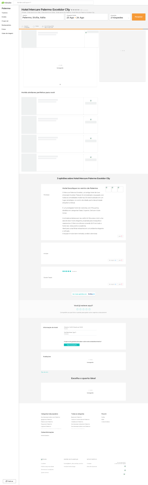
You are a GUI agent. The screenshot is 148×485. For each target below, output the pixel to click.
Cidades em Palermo (77, 421)
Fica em (103, 414)
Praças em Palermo (46, 424)
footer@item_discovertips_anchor (73, 463)
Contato (89, 463)
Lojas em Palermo (46, 426)
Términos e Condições (47, 469)
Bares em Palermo (76, 417)
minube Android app (69, 466)
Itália (102, 419)
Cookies (43, 463)
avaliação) (85, 10)
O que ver (5, 21)
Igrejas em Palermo (46, 419)
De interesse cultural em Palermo (80, 424)
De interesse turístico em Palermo (50, 417)
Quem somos (45, 472)
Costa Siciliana (105, 421)
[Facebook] (116, 460)
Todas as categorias (77, 414)
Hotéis (4, 17)
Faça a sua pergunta (72, 344)
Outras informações (47, 432)
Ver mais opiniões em (79, 294)
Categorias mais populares (49, 414)
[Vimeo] (121, 460)
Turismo (5, 13)
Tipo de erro (44, 372)
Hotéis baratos (45, 435)
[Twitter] (119, 460)
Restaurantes (6, 25)
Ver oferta (93, 31)
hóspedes (117, 17)
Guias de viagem (7, 33)
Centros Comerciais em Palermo (80, 419)
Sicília (103, 417)
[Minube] (6, 2)
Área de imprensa (92, 466)
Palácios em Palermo (47, 421)
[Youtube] (124, 460)
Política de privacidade (47, 466)
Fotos (4, 29)
